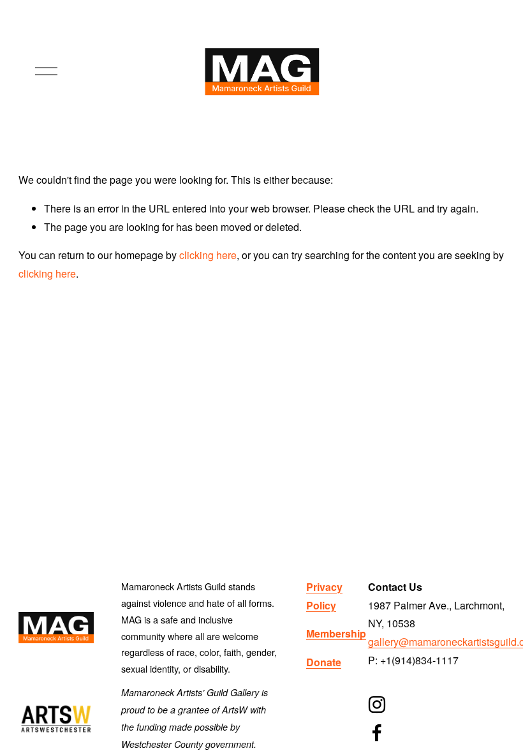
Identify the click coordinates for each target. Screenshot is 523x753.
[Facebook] (377, 733)
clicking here (208, 255)
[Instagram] (377, 704)
